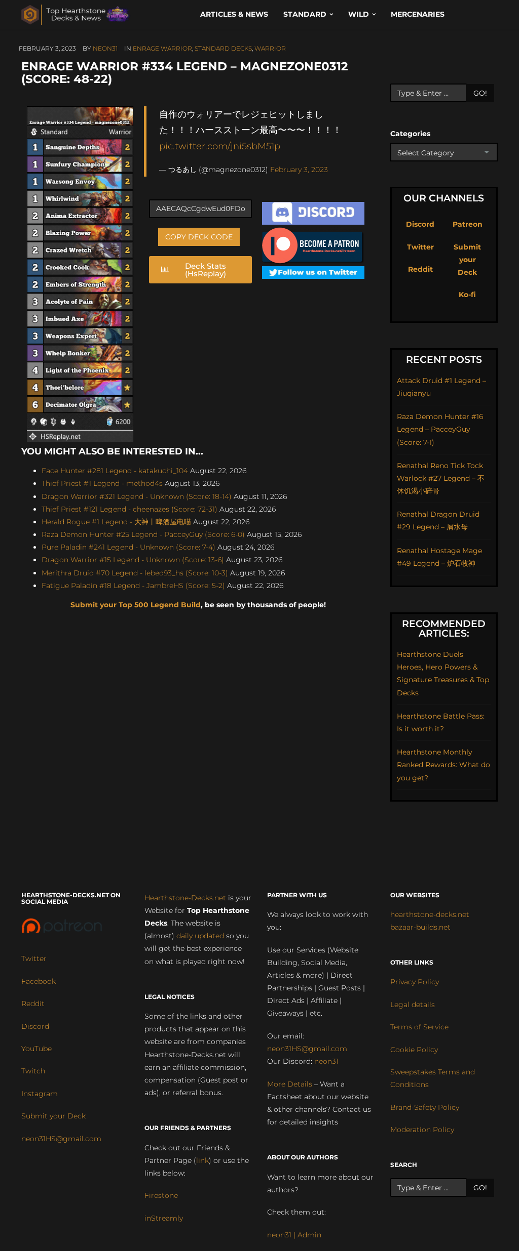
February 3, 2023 (299, 169)
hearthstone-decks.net (429, 914)
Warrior (270, 48)
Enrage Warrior (162, 48)
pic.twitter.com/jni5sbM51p (219, 146)
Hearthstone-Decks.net (185, 897)
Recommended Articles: (444, 628)
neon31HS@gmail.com (61, 1138)
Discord (420, 224)
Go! (480, 93)
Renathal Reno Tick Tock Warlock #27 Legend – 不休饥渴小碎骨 (441, 478)
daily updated (200, 935)
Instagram (39, 1093)
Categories (410, 133)
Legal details (412, 1004)
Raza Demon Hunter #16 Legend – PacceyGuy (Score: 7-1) (440, 429)
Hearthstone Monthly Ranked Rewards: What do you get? (443, 764)
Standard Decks (223, 48)
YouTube (36, 1048)
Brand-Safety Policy (424, 1107)
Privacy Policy (414, 981)
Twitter (420, 247)
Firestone (161, 1195)
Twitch (33, 1070)
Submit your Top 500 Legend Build (135, 604)
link (202, 1160)
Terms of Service (419, 1026)
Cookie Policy (414, 1049)
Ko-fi (467, 294)
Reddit (420, 269)
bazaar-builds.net (420, 927)
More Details (289, 1084)
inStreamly (163, 1218)
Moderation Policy (422, 1129)
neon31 (105, 48)
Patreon (468, 224)
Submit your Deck (467, 259)
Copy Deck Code (199, 236)
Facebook (38, 981)
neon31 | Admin (294, 1234)
